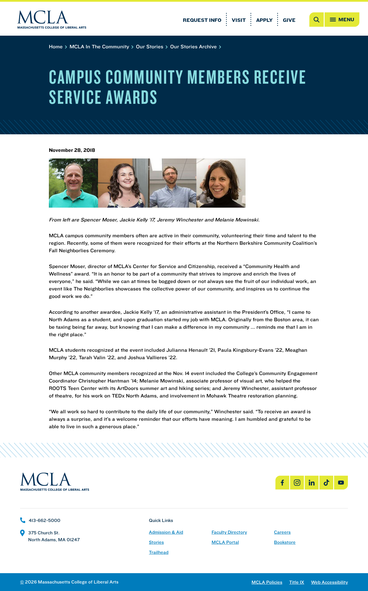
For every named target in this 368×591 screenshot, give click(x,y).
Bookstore (285, 542)
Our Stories (150, 46)
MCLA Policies (267, 582)
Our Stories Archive (194, 46)
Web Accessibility (329, 582)
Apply (264, 20)
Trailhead (158, 552)
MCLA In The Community (100, 46)
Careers (282, 532)
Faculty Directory (229, 532)
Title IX (296, 582)
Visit (239, 20)
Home (56, 46)
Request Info (202, 20)
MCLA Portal (225, 542)
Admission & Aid (166, 532)
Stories (156, 542)
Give (289, 20)
